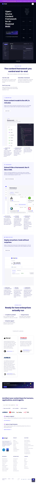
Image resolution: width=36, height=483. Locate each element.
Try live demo (15, 451)
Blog (25, 460)
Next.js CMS (15, 461)
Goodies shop (26, 468)
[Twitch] (25, 479)
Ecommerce (26, 443)
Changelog (15, 448)
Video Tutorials (4, 471)
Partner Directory (4, 461)
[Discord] (23, 479)
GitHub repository (5, 465)
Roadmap (14, 447)
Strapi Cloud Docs (5, 460)
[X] (26, 479)
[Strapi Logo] (5, 438)
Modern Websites (27, 440)
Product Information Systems (28, 448)
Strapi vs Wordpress (5, 468)
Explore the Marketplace (9, 179)
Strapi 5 (14, 440)
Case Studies (4, 467)
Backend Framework (27, 444)
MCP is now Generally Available (11, 1)
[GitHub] (21, 479)
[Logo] (4, 3)
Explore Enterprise (7, 429)
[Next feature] (32, 61)
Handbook (25, 461)
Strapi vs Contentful (5, 469)
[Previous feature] (3, 61)
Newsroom (26, 467)
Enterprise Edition (16, 443)
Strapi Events (4, 463)
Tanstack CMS (15, 463)
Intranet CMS (26, 447)
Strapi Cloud (7, 250)
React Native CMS (16, 471)
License (9, 479)
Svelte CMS (15, 469)
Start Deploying (7, 420)
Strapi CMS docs (4, 459)
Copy (17, 405)
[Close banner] (34, 1)
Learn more (7, 111)
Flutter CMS (15, 468)
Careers (25, 463)
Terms (13, 479)
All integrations (15, 459)
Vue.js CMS (15, 464)
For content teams (27, 451)
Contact (25, 464)
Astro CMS (14, 467)
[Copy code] (16, 34)
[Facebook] (28, 479)
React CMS (15, 460)
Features (14, 444)
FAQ (24, 465)
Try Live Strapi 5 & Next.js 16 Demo (12, 38)
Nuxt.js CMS (15, 465)
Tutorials (3, 464)
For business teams (27, 452)
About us (25, 459)
